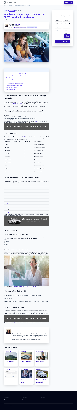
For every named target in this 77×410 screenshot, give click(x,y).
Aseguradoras (6, 397)
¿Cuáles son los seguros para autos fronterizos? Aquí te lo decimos (24, 286)
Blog (5, 399)
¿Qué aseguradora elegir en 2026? (11, 87)
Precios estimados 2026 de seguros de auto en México (14, 79)
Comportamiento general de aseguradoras (35, 322)
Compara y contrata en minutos (10, 89)
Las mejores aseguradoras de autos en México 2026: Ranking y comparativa (18, 73)
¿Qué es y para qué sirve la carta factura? (10, 380)
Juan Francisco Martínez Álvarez (20, 27)
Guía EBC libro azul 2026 (26, 361)
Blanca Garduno (17, 24)
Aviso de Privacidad (67, 36)
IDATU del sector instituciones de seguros (19, 322)
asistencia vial (36, 121)
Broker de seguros (40, 361)
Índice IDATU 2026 (8, 77)
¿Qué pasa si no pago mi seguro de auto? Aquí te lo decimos (26, 381)
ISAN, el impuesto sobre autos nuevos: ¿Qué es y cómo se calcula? (41, 381)
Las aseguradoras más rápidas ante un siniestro (15, 83)
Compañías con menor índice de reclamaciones (15, 85)
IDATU (23, 136)
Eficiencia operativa (8, 81)
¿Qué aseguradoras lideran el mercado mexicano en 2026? (15, 75)
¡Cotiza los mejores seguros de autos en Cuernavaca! (9, 363)
